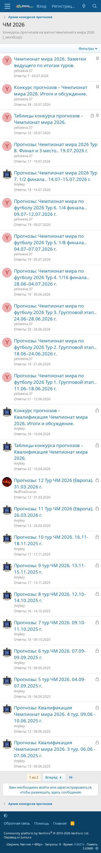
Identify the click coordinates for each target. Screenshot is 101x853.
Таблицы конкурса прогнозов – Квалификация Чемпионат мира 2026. (51, 451)
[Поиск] (94, 6)
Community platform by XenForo (46, 833)
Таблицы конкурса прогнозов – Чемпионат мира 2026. (48, 119)
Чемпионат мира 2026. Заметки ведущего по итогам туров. (50, 62)
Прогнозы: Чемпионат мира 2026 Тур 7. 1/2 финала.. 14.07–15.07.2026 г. (55, 176)
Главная (60, 823)
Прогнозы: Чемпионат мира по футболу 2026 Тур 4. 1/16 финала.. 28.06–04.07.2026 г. (51, 277)
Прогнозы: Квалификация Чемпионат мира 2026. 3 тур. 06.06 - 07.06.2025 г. (54, 749)
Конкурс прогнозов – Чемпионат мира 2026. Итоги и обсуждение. (50, 90)
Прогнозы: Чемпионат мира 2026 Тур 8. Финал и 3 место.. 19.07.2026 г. (55, 147)
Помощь (41, 823)
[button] (5, 815)
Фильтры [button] (86, 48)
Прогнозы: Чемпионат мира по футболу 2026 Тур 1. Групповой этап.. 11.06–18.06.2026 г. (55, 382)
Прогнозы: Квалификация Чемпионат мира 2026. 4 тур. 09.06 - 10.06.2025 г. (54, 714)
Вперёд (51, 777)
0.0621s (79, 844)
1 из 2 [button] (33, 777)
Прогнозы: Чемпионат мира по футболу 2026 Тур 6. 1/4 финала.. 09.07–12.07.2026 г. (50, 207)
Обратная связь (17, 823)
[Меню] (7, 6)
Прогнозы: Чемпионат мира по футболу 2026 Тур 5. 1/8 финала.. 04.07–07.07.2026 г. (50, 242)
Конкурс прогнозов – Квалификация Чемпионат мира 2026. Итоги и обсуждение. (51, 416)
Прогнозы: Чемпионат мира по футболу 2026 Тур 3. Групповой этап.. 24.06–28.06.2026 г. (55, 312)
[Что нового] (84, 6)
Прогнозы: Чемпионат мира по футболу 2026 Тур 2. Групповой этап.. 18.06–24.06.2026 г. (55, 347)
